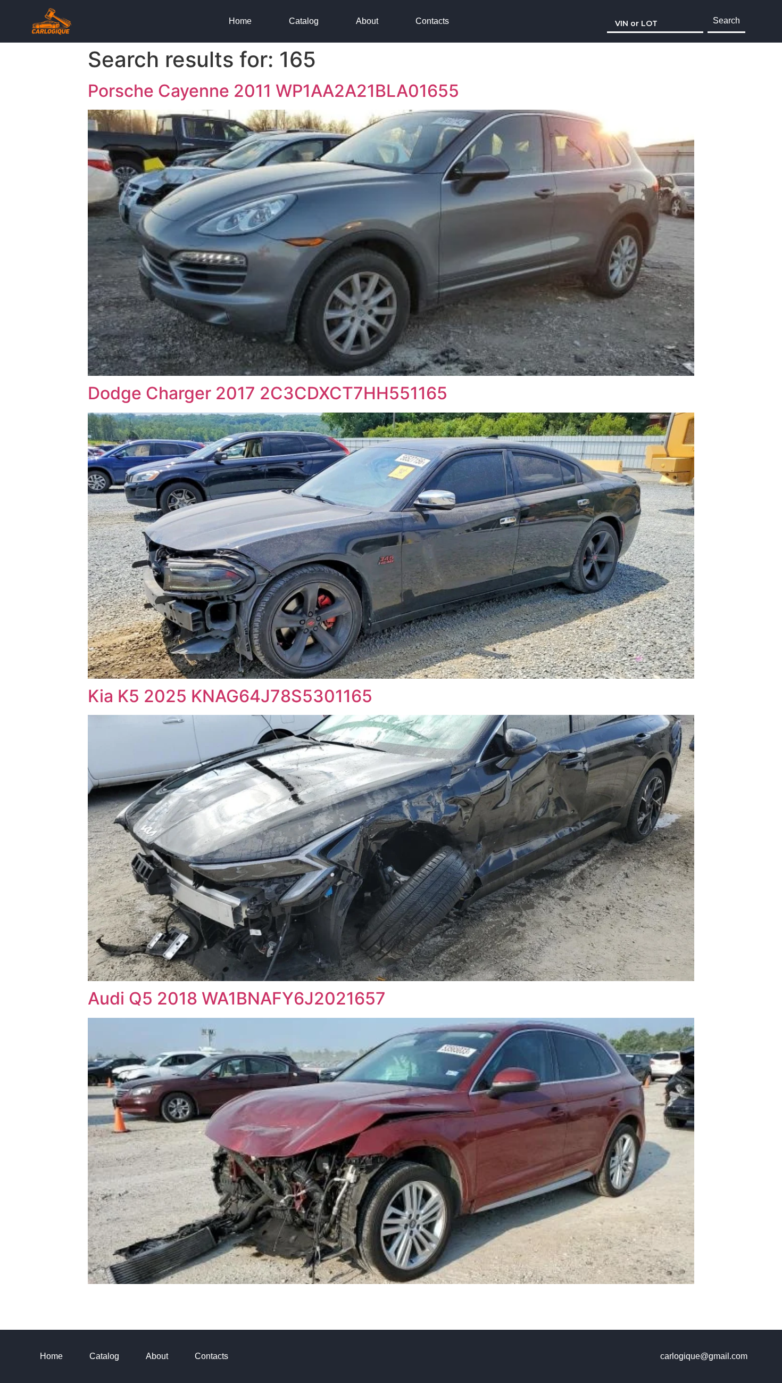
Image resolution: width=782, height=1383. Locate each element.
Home (240, 21)
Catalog (304, 21)
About (367, 21)
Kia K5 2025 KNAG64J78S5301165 (230, 696)
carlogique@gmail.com (703, 1356)
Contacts (432, 21)
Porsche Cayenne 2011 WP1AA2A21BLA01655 (273, 90)
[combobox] (655, 21)
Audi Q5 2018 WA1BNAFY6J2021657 (237, 998)
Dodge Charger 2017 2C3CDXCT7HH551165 (267, 393)
